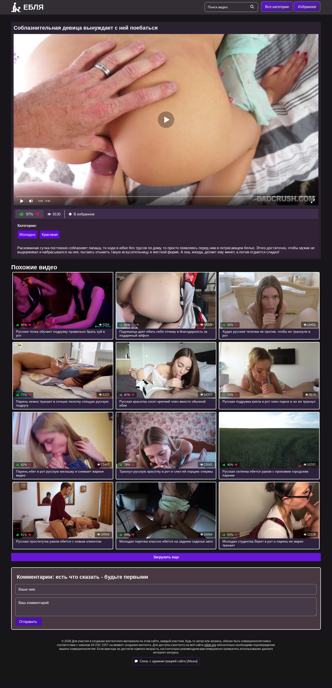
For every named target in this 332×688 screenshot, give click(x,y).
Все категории (277, 7)
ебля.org (210, 645)
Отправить (28, 622)
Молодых (27, 234)
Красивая (50, 234)
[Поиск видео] (252, 7)
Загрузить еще (166, 557)
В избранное (84, 214)
